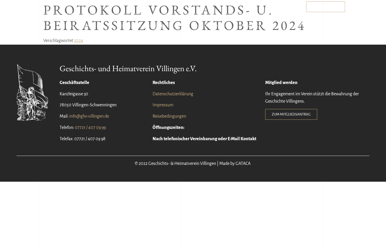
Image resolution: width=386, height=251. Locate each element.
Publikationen (258, 26)
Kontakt (302, 26)
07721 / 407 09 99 (90, 127)
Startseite (41, 26)
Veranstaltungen (129, 26)
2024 (78, 40)
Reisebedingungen (169, 116)
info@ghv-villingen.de (89, 116)
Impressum (163, 105)
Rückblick (174, 26)
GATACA (243, 163)
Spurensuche (213, 26)
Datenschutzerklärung (173, 94)
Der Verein (77, 26)
